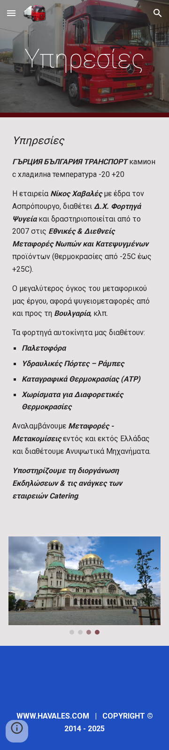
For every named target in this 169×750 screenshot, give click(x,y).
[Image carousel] (84, 585)
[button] (11, 13)
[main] (84, 58)
